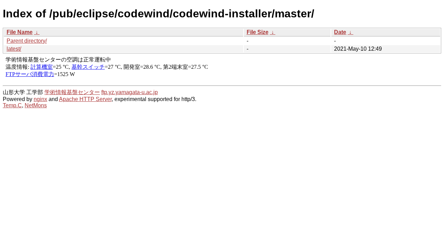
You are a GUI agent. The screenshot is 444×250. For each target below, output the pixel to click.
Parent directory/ (27, 41)
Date (340, 32)
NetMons (36, 105)
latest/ (14, 49)
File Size (257, 32)
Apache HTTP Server (85, 99)
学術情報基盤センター (72, 92)
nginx (40, 99)
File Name (20, 32)
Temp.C (12, 105)
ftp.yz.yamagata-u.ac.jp (129, 92)
